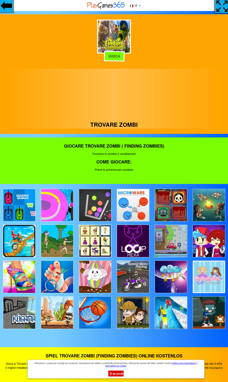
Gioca (113, 56)
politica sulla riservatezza (184, 363)
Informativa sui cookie (115, 365)
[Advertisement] (114, 94)
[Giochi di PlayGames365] (106, 8)
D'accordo (117, 373)
